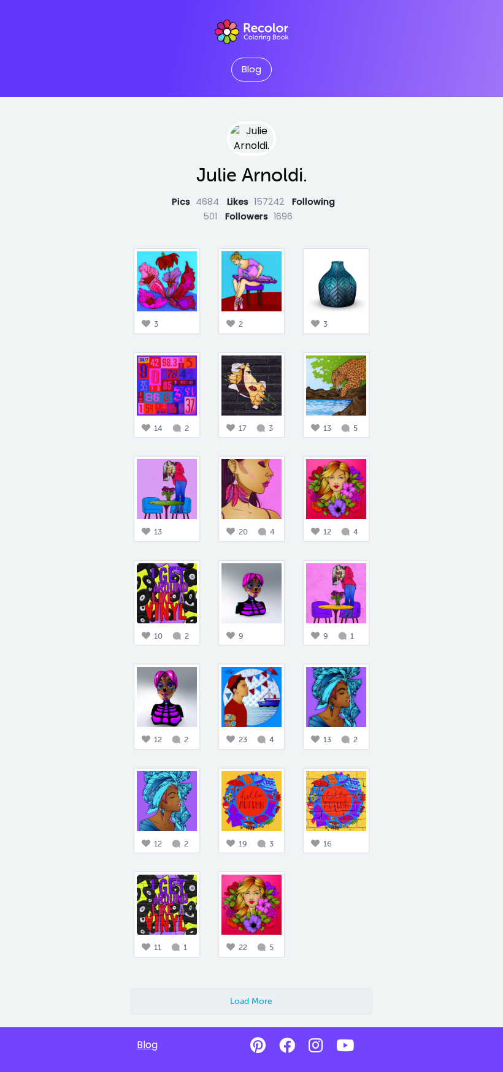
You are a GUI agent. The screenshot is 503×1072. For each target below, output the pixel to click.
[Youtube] (345, 1046)
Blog (251, 69)
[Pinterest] (258, 1046)
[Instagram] (316, 1046)
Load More (251, 1001)
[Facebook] (287, 1046)
